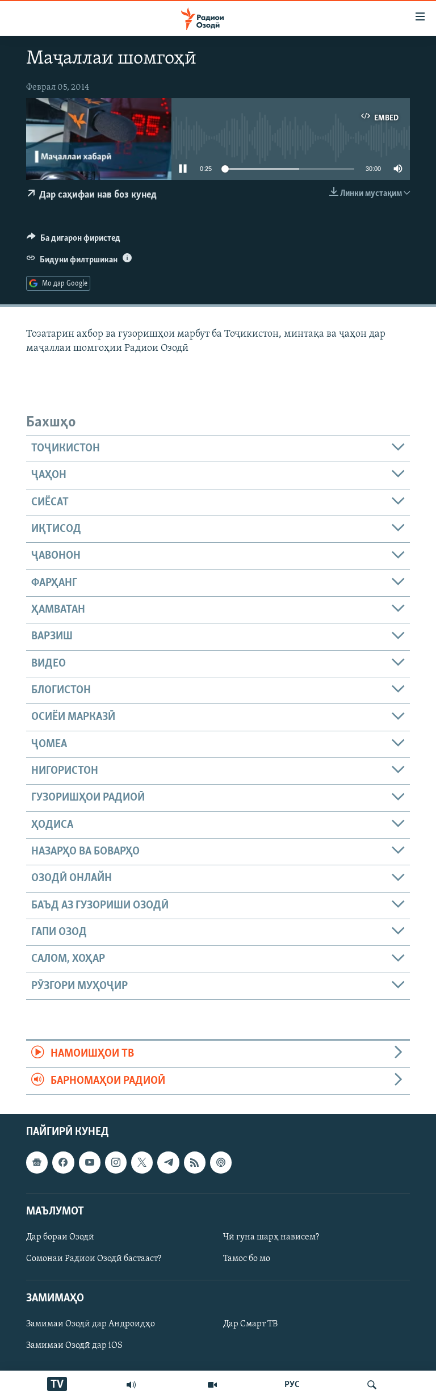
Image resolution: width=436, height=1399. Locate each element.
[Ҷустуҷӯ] (372, 1385)
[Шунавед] (131, 1385)
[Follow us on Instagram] (116, 1162)
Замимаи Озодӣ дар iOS (74, 1345)
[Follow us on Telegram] (168, 1162)
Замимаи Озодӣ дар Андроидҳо (90, 1324)
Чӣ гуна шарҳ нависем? (271, 1237)
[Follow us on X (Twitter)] (142, 1162)
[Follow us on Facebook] (63, 1162)
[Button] (73, 241)
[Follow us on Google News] (37, 1162)
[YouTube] (212, 1385)
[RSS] (195, 1162)
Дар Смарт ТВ (250, 1324)
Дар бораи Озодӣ (60, 1237)
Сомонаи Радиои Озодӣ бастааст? (93, 1258)
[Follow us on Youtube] (89, 1162)
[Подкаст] (221, 1162)
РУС (292, 1384)
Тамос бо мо (246, 1258)
